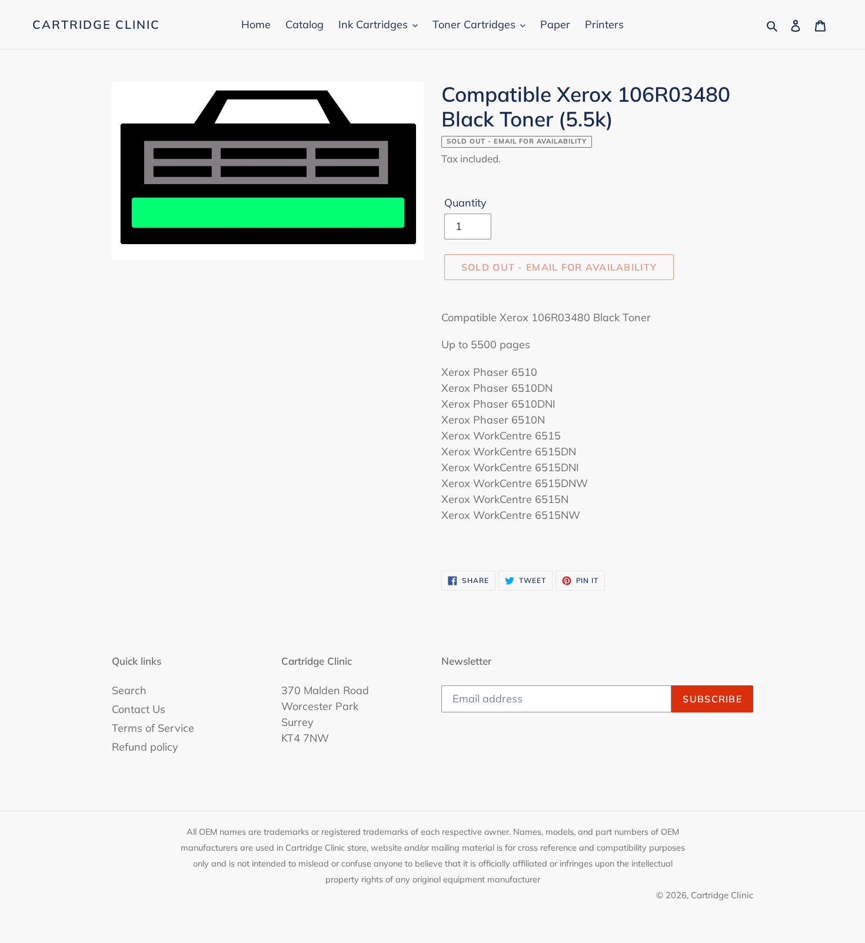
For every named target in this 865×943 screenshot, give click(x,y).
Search (129, 690)
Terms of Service (153, 728)
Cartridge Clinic (96, 25)
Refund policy (145, 747)
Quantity (465, 202)
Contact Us (138, 709)
